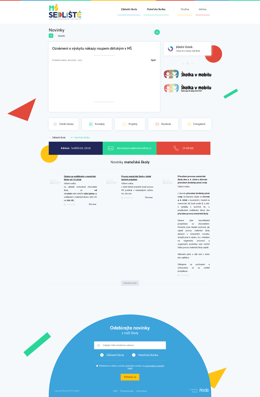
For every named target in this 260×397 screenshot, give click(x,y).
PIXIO (204, 390)
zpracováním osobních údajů (146, 367)
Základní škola (129, 9)
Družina (185, 9)
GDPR (115, 391)
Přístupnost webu (127, 391)
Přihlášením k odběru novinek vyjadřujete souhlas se (131, 367)
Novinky (61, 35)
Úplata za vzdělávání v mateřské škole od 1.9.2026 (80, 178)
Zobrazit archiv (130, 283)
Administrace (141, 391)
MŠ (51, 35)
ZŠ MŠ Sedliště (65, 11)
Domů (157, 32)
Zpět (153, 60)
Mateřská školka (156, 9)
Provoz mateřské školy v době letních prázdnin (136, 178)
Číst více (92, 204)
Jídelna (202, 9)
